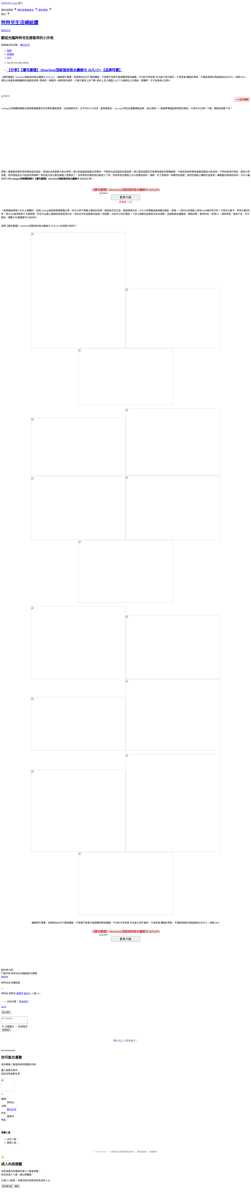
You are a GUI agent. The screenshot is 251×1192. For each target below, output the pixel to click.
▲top (3, 1006)
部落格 (10, 54)
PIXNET (104, 1152)
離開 (17, 1186)
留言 (26, 993)
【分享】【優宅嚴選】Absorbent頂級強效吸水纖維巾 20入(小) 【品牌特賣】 (64, 70)
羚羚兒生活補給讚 (19, 22)
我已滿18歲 (7, 1186)
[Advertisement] (100, 135)
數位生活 (25, 45)
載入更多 (6, 1012)
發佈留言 (6, 1030)
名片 (9, 57)
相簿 (9, 51)
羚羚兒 (4, 977)
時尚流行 (23, 1001)
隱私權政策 (142, 1152)
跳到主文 (5, 30)
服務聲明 (153, 1152)
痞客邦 (19, 993)
